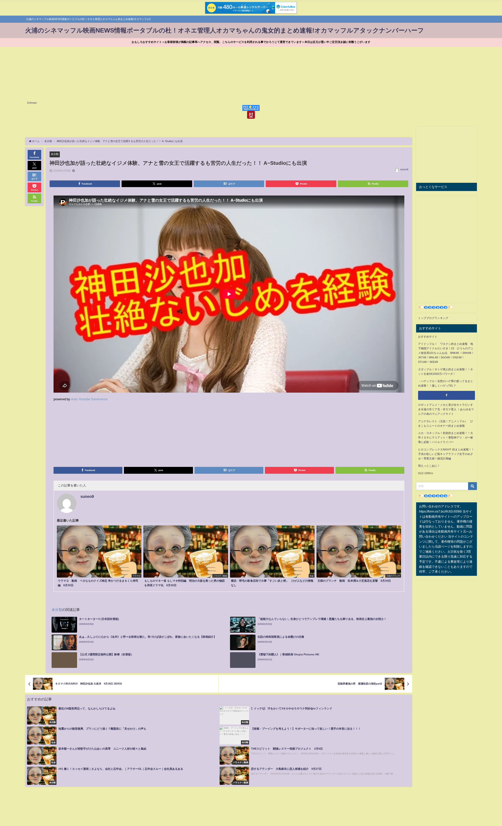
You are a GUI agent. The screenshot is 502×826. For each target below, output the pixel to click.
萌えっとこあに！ (429, 465)
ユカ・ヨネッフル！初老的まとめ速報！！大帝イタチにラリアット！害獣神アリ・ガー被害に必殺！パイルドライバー (445, 437)
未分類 (54, 154)
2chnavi (32, 102)
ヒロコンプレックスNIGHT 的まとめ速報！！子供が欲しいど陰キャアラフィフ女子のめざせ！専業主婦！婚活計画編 (446, 454)
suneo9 (404, 169)
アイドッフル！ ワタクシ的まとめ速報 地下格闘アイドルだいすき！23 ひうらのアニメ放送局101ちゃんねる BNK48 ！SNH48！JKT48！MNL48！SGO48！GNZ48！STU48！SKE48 (446, 352)
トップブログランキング (433, 318)
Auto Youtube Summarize (89, 399)
